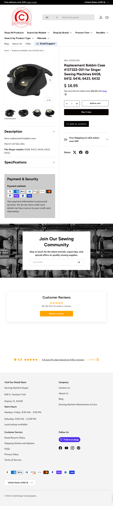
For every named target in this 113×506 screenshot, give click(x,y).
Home (6, 50)
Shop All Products (14, 32)
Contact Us (64, 387)
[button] (107, 17)
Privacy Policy (11, 454)
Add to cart (95, 103)
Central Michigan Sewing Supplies (23, 496)
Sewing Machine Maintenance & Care (78, 404)
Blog (6, 43)
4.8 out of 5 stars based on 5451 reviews (63, 359)
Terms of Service (12, 459)
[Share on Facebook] (81, 152)
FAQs (28, 43)
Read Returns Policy (14, 437)
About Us (17, 43)
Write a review (56, 313)
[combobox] (68, 17)
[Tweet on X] (75, 152)
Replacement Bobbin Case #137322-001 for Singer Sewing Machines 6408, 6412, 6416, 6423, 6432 (28, 50)
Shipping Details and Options (19, 443)
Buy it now (86, 112)
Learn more (31, 2)
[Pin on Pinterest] (87, 152)
